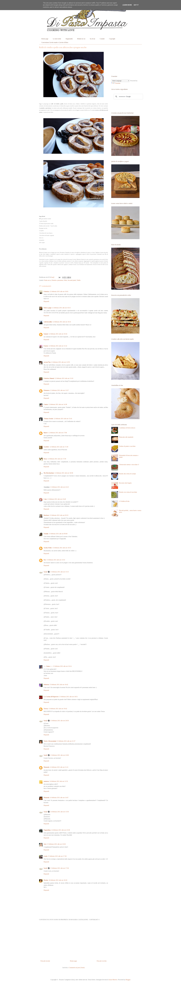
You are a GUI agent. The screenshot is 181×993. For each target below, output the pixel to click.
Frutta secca (47, 280)
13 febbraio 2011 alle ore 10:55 (61, 548)
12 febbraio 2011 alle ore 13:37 (59, 390)
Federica (46, 291)
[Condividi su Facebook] (68, 277)
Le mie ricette (57, 39)
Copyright (112, 39)
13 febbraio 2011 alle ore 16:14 (62, 666)
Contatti (102, 39)
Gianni (46, 334)
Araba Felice (48, 548)
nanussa (46, 781)
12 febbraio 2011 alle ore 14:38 (57, 404)
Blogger (128, 979)
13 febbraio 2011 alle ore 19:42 (57, 708)
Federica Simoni (49, 378)
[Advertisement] (73, 941)
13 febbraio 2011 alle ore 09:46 (58, 533)
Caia (45, 499)
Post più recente (45, 961)
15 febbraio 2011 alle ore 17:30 (57, 856)
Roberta (46, 684)
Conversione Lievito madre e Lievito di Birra (54, 42)
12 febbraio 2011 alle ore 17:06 (57, 432)
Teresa (46, 708)
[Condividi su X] (66, 277)
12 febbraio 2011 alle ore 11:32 (58, 346)
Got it (136, 5)
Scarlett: (46, 447)
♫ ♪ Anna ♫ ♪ (48, 666)
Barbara (46, 515)
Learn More (127, 5)
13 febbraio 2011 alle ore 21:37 (66, 741)
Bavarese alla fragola (125, 483)
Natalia (46, 533)
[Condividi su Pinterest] (70, 277)
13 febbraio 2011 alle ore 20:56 (59, 720)
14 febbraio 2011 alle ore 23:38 (60, 830)
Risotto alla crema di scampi (127, 474)
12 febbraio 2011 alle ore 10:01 (59, 291)
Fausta (46, 346)
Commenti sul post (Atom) (77, 967)
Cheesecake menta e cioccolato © (129, 464)
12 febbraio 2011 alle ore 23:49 (56, 499)
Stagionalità (69, 39)
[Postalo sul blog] (65, 277)
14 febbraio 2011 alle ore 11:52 (58, 781)
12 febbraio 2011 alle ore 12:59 (60, 362)
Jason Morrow (113, 979)
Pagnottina (47, 830)
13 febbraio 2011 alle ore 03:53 (59, 515)
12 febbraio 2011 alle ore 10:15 (61, 308)
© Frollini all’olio (124, 501)
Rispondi (46, 301)
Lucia (45, 856)
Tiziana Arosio (48, 418)
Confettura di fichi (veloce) (127, 428)
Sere (45, 844)
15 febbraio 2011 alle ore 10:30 (56, 844)
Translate (117, 83)
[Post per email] (59, 277)
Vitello (79, 280)
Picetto (46, 880)
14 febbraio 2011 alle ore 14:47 (59, 797)
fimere (46, 432)
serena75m (47, 362)
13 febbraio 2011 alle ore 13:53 (55, 560)
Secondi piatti (72, 280)
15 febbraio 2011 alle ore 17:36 (59, 868)
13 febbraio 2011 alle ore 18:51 (68, 696)
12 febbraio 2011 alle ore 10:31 (61, 322)
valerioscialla (48, 322)
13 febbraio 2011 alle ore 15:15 (59, 572)
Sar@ (45, 572)
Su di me (92, 39)
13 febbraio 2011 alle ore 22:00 (59, 755)
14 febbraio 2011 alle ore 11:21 (59, 767)
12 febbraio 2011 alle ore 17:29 (59, 447)
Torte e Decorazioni (50, 741)
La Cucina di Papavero (51, 696)
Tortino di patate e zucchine (127, 446)
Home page (44, 39)
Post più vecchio (102, 961)
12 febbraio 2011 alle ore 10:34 (58, 334)
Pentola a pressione (57, 280)
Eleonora (46, 390)
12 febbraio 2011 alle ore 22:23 (59, 487)
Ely (45, 560)
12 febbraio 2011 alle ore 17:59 (56, 459)
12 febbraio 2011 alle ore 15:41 (63, 418)
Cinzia (46, 404)
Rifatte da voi (81, 39)
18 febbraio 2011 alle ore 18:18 (58, 880)
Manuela (46, 767)
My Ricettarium (49, 473)
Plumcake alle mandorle (126, 437)
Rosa (45, 459)
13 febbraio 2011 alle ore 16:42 (58, 684)
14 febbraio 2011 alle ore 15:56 (59, 811)
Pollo (65, 280)
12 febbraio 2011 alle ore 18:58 (63, 473)
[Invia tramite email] (63, 277)
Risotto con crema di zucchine (128, 492)
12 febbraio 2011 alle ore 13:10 (64, 378)
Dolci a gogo (47, 308)
